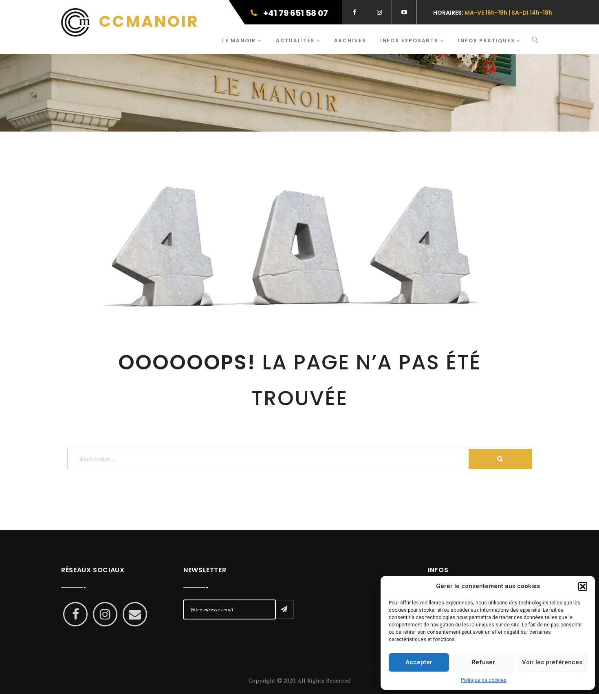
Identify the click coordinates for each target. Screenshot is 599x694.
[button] (583, 586)
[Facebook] (75, 614)
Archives (350, 40)
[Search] (535, 40)
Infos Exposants (410, 40)
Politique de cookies (484, 680)
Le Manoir (240, 40)
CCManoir (146, 21)
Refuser (483, 662)
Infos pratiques (487, 40)
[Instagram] (105, 614)
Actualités (296, 40)
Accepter (418, 662)
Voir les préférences (552, 662)
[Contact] (135, 614)
